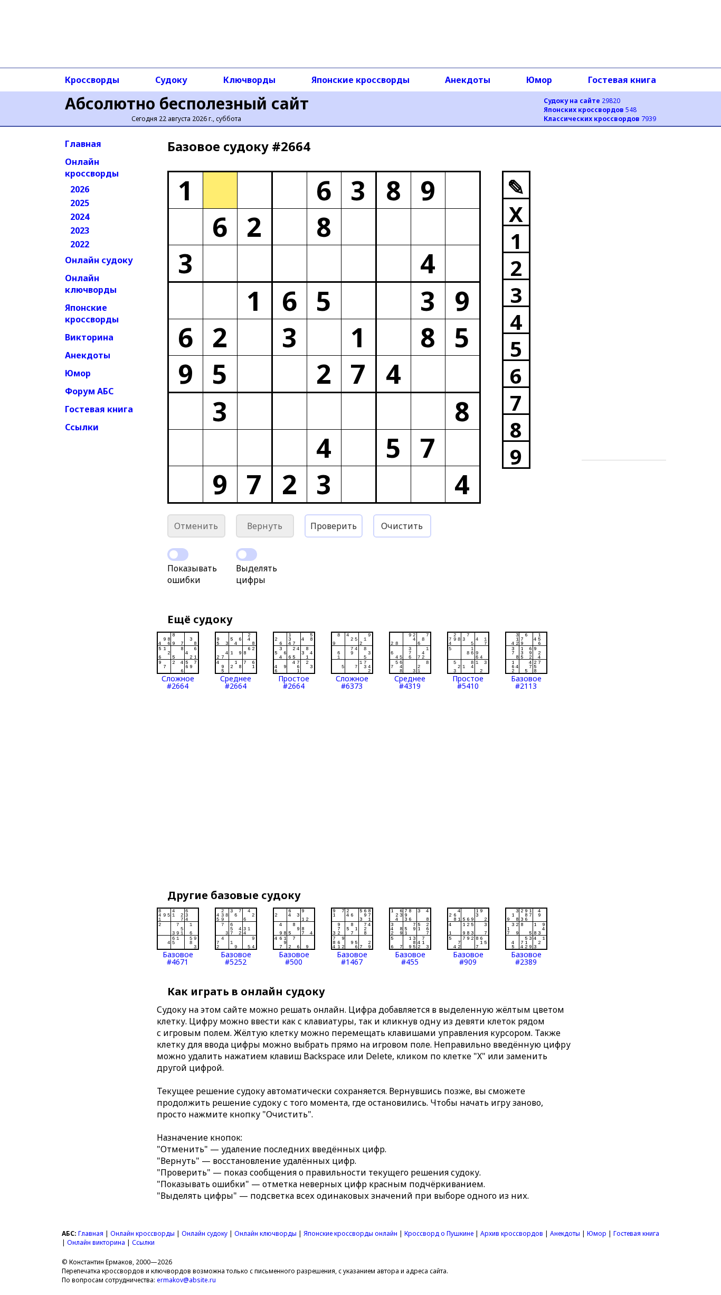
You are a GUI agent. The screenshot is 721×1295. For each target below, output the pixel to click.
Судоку (171, 80)
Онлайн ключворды (91, 283)
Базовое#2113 (526, 681)
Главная (83, 144)
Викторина (89, 337)
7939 (600, 118)
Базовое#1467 (352, 957)
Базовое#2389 (526, 957)
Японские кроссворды (360, 80)
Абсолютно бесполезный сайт (187, 103)
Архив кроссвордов (511, 1233)
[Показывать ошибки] (177, 554)
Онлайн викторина (96, 1242)
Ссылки (82, 427)
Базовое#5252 (236, 957)
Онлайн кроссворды (92, 167)
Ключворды (249, 80)
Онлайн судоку (99, 260)
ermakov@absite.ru (186, 1279)
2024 (79, 217)
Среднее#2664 (235, 681)
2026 (79, 189)
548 (590, 109)
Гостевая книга (622, 80)
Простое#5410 (467, 681)
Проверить (333, 526)
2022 (79, 244)
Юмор (539, 80)
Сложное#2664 (178, 681)
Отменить (196, 526)
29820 (582, 100)
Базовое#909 (468, 957)
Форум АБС (89, 391)
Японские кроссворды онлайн (350, 1233)
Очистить (402, 526)
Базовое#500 (294, 957)
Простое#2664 (293, 681)
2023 (79, 230)
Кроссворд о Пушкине (438, 1233)
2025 (79, 203)
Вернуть (264, 526)
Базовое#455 (410, 957)
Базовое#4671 (178, 957)
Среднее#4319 (409, 681)
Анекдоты (467, 80)
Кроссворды (92, 80)
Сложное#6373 (352, 681)
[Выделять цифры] (246, 554)
